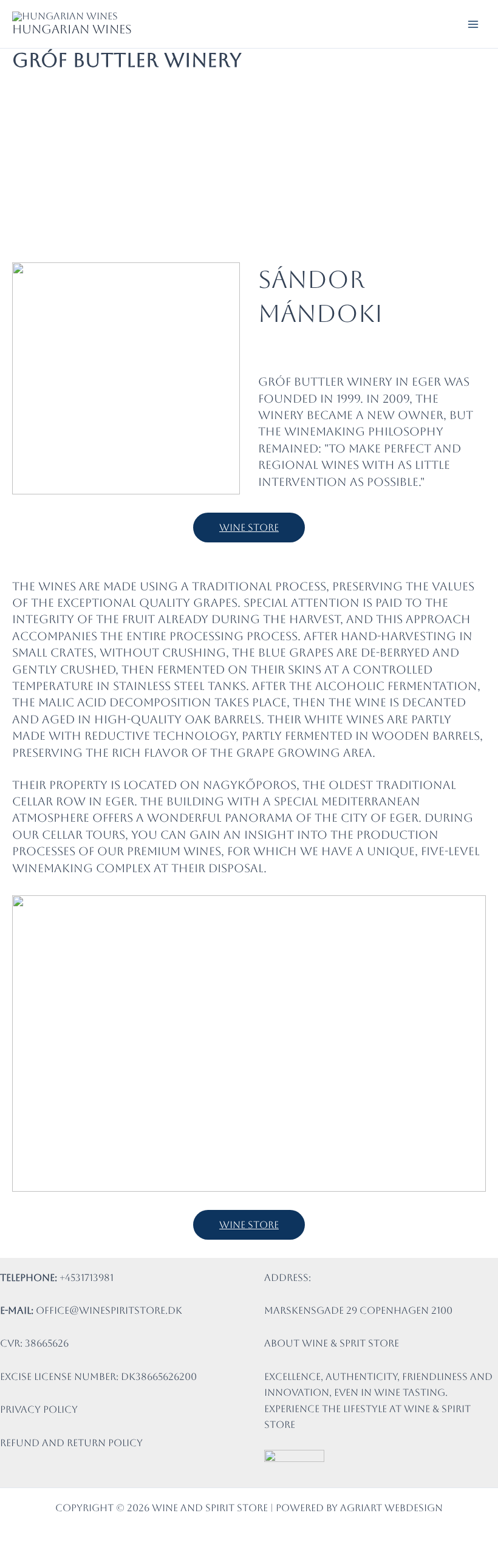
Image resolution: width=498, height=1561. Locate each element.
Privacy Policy (39, 1409)
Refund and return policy (71, 1443)
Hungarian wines (72, 29)
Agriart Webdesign (391, 1508)
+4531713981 (87, 1277)
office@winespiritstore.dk (109, 1310)
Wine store (249, 527)
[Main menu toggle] (473, 23)
